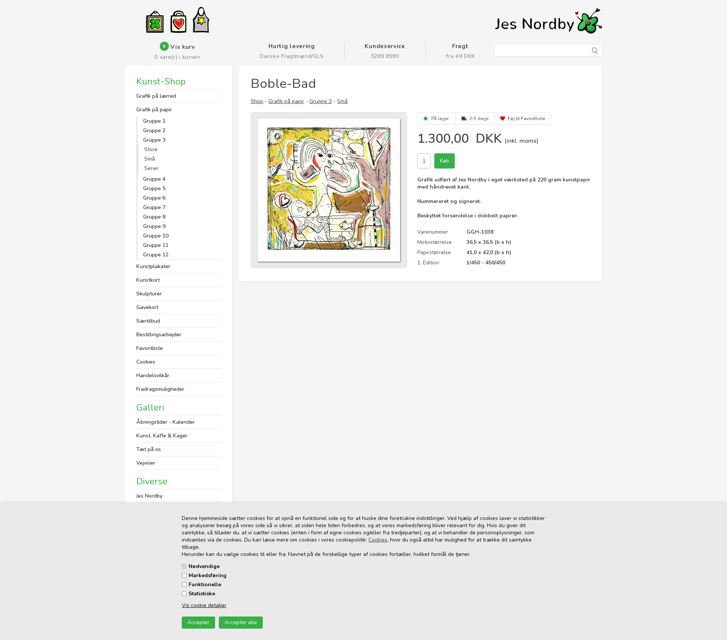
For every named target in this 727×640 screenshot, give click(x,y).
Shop (257, 101)
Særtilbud (148, 321)
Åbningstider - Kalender (165, 422)
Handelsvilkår (152, 375)
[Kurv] (178, 22)
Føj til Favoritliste (526, 119)
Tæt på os (148, 449)
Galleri (150, 407)
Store (151, 149)
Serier (151, 168)
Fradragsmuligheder (160, 389)
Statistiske (202, 593)
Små (149, 158)
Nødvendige (204, 566)
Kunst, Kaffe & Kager (161, 435)
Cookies (377, 539)
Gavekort (147, 307)
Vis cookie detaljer (204, 605)
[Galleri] (155, 22)
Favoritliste (149, 348)
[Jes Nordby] (201, 21)
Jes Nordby (149, 496)
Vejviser (145, 463)
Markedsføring (207, 575)
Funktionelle (205, 584)
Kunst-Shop (161, 82)
